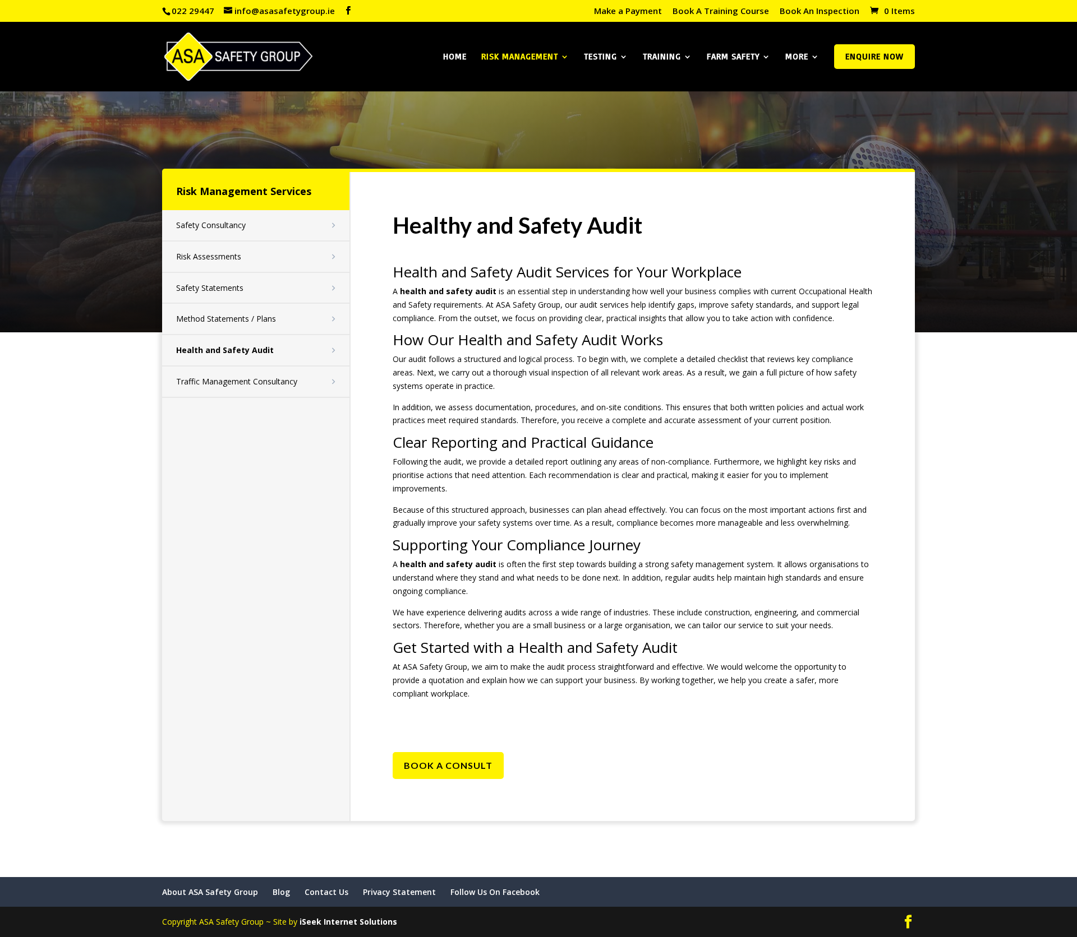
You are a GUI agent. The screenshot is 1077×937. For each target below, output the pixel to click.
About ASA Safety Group (210, 892)
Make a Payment (628, 11)
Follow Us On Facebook (495, 892)
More (796, 57)
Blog (281, 892)
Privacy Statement (399, 892)
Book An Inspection (819, 11)
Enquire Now (874, 56)
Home (455, 57)
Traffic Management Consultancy (236, 381)
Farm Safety (733, 57)
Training (662, 57)
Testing (600, 57)
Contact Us (326, 892)
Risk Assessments (208, 256)
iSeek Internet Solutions (348, 921)
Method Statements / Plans (226, 318)
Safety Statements (209, 287)
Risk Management (519, 57)
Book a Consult (448, 765)
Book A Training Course (721, 11)
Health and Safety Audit (225, 350)
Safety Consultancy (211, 225)
